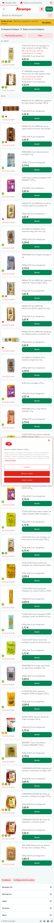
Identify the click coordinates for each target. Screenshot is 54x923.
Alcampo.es (6, 894)
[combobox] (24, 15)
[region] (27, 461)
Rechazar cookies (27, 473)
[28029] (41, 9)
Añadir (37, 63)
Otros (4, 915)
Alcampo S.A (7, 887)
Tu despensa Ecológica (10, 29)
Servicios (5, 908)
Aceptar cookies (27, 480)
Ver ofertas (46, 22)
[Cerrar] (49, 440)
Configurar (27, 467)
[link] (24, 880)
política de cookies (10, 460)
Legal (4, 901)
